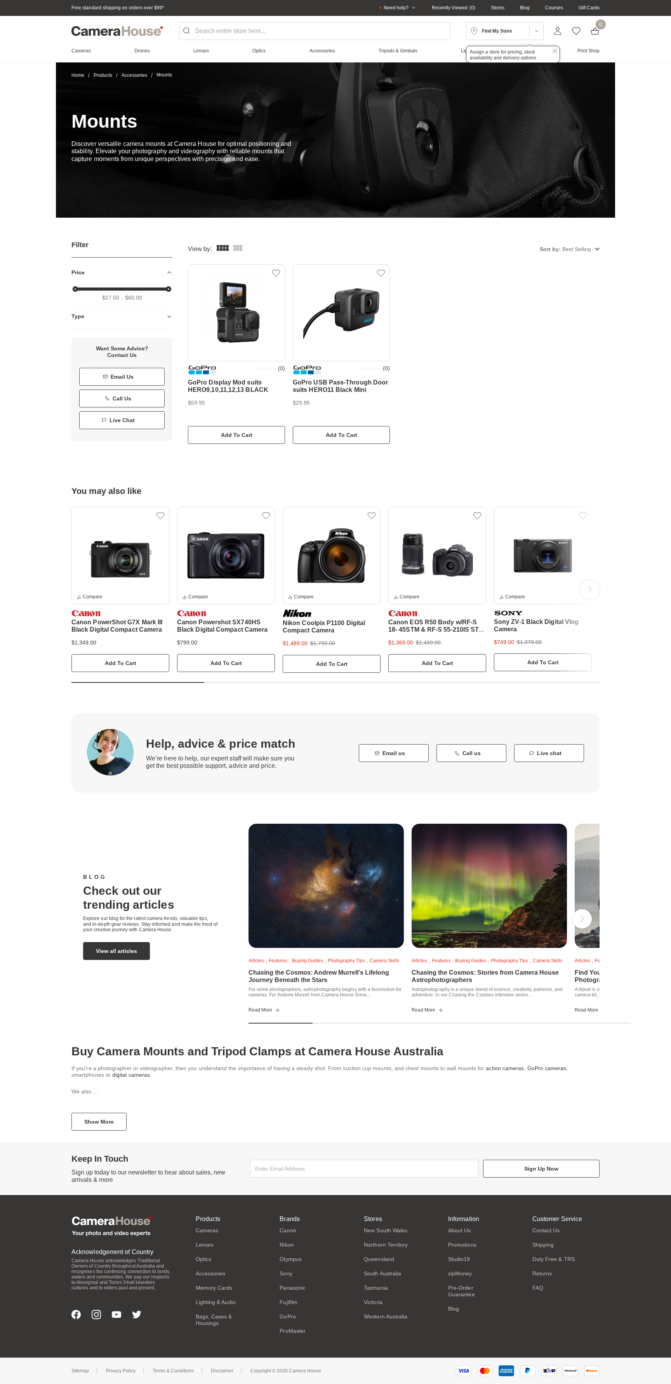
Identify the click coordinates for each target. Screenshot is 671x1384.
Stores (497, 7)
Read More (260, 1010)
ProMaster (293, 1331)
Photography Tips (346, 960)
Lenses (205, 1245)
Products (103, 75)
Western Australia (385, 1316)
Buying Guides (307, 960)
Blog (525, 7)
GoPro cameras (547, 1068)
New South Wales (385, 1230)
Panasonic (293, 1288)
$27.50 (110, 297)
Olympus (291, 1259)
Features (278, 960)
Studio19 (459, 1259)
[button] (570, 249)
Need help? (396, 7)
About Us (459, 1230)
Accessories (134, 75)
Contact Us (546, 1230)
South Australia (382, 1273)
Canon (288, 1230)
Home (77, 75)
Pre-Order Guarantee (461, 1291)
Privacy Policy (121, 1371)
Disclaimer (222, 1371)
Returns (542, 1273)
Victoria (373, 1302)
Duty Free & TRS (553, 1259)
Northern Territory (386, 1245)
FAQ (537, 1288)
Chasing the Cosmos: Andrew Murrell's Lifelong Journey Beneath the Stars (319, 976)
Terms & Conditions (173, 1371)
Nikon (287, 1245)
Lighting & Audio (216, 1302)
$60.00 (133, 297)
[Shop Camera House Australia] (117, 31)
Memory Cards (214, 1288)
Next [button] (590, 589)
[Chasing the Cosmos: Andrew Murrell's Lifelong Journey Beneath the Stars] (326, 886)
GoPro (288, 1316)
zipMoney (460, 1273)
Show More (99, 1122)
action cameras (505, 1068)
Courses (554, 7)
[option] (120, 589)
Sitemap (80, 1371)
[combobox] (314, 31)
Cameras (207, 1230)
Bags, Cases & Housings (214, 1319)
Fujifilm (288, 1302)
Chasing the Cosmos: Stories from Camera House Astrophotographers (485, 976)
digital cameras (131, 1075)
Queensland (379, 1259)
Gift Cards (589, 7)
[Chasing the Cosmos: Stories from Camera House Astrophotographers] (489, 886)
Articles (256, 960)
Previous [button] (81, 589)
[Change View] (237, 249)
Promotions (462, 1245)
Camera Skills (384, 960)
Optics (203, 1259)
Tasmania (376, 1288)
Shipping (543, 1245)
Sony (286, 1273)
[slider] (75, 289)
